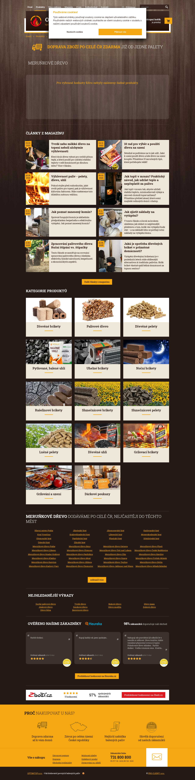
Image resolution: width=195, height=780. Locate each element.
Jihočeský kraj (79, 530)
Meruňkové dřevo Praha (44, 546)
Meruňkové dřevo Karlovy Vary (44, 566)
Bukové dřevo (114, 604)
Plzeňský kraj (115, 538)
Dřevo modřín (114, 607)
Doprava (56, 759)
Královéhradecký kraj (80, 534)
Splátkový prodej (89, 759)
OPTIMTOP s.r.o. (34, 773)
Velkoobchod (91, 7)
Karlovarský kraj (151, 530)
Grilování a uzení (49, 494)
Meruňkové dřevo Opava (115, 558)
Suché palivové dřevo (46, 604)
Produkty (40, 7)
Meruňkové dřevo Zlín (115, 554)
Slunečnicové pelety (146, 410)
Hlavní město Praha (44, 530)
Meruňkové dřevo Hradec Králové (44, 554)
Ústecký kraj (44, 542)
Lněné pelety (48, 452)
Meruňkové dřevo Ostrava (115, 546)
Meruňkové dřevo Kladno (44, 558)
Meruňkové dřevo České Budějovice (151, 550)
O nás (79, 7)
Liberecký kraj (115, 534)
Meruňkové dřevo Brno (79, 546)
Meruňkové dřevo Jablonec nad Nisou (115, 566)
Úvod (29, 7)
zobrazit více (97, 579)
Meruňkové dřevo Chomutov (79, 566)
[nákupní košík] (168, 21)
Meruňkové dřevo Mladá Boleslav (151, 566)
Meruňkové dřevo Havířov (151, 554)
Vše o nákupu (54, 7)
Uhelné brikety (97, 368)
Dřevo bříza (45, 610)
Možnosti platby (89, 755)
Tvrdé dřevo (80, 604)
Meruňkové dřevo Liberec (44, 550)
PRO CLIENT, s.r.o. (156, 773)
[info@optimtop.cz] (157, 757)
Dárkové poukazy (97, 494)
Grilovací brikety (146, 452)
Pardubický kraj (79, 538)
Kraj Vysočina (43, 534)
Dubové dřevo (149, 607)
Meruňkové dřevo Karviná (43, 562)
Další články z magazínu (97, 281)
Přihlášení (130, 7)
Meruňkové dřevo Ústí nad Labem (115, 550)
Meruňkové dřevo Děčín (151, 562)
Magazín (69, 7)
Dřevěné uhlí (97, 452)
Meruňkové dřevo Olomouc (79, 550)
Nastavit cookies (75, 32)
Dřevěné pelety (146, 326)
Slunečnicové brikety (97, 410)
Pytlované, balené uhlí (49, 368)
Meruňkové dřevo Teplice (115, 562)
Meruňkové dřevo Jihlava (80, 562)
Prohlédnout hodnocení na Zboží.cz (143, 694)
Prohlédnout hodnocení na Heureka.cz (97, 676)
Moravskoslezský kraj (151, 534)
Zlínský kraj (79, 542)
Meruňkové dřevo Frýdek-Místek (151, 558)
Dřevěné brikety (49, 326)
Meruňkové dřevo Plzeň (151, 546)
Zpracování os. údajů (91, 762)
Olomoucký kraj (43, 538)
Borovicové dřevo (80, 610)
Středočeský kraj (151, 538)
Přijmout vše (120, 32)
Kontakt (104, 7)
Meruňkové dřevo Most (80, 558)
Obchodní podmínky (62, 762)
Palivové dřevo (97, 326)
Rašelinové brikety (48, 410)
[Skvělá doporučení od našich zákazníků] (152, 723)
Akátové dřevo (46, 607)
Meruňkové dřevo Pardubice (79, 554)
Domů (29, 36)
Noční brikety (146, 368)
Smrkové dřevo (80, 607)
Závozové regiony (61, 755)
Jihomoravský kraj (115, 530)
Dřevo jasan (149, 604)
